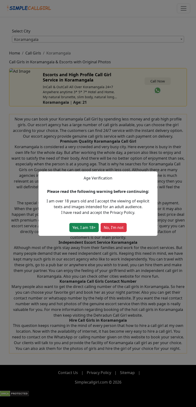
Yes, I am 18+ (84, 227)
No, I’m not (114, 227)
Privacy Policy (122, 212)
